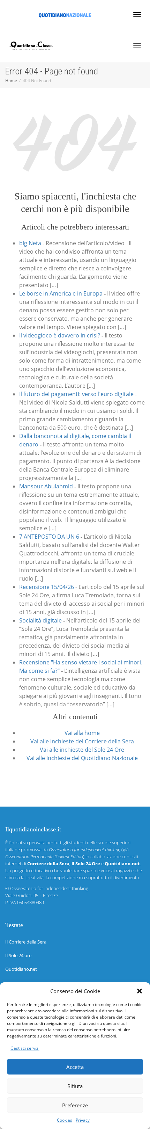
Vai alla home (82, 733)
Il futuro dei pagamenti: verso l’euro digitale (76, 394)
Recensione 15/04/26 (46, 587)
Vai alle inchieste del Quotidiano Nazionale (82, 758)
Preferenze (75, 1105)
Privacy (83, 1120)
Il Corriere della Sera (25, 942)
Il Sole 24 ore (18, 955)
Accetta (75, 1066)
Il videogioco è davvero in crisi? (59, 335)
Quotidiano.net (21, 969)
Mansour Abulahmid (46, 486)
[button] (139, 991)
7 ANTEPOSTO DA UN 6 (49, 536)
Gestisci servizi (24, 1048)
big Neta (30, 243)
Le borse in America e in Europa (61, 293)
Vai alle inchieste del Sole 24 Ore (82, 749)
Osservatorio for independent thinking (49, 888)
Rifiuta (75, 1086)
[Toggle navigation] (137, 15)
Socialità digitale (40, 620)
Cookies (64, 1120)
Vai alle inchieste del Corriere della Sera (82, 741)
